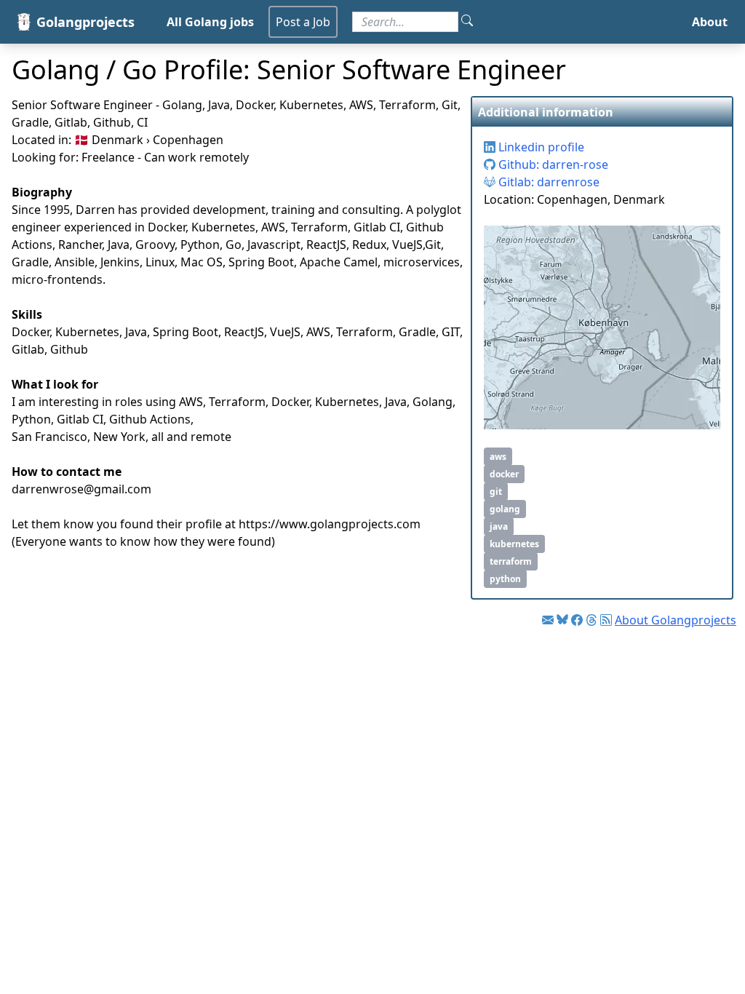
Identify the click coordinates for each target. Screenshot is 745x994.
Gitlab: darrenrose (547, 182)
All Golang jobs (210, 22)
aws (498, 456)
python (505, 579)
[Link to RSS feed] (606, 620)
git (496, 491)
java (499, 526)
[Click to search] (467, 22)
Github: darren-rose (551, 164)
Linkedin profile (539, 147)
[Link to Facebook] (577, 620)
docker (504, 474)
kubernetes (514, 544)
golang (505, 509)
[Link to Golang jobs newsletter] (548, 620)
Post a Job (303, 22)
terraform (511, 561)
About (710, 22)
